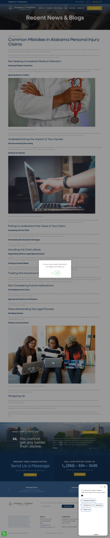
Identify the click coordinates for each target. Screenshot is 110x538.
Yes (57, 273)
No (52, 273)
